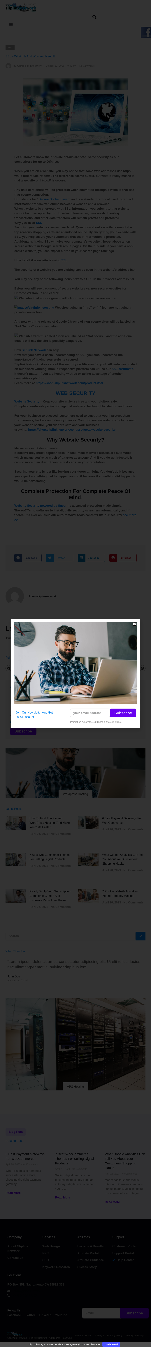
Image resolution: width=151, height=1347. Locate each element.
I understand (111, 1344)
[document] (75, 673)
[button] (134, 624)
